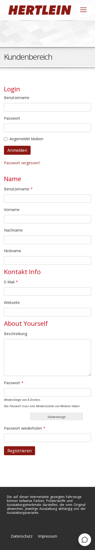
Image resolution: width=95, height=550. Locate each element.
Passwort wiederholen (24, 428)
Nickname (12, 250)
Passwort (12, 118)
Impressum (47, 536)
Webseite (12, 302)
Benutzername (16, 97)
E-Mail (11, 281)
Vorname (12, 209)
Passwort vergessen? (22, 162)
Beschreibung (15, 333)
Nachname (13, 230)
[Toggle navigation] (83, 9)
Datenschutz (21, 536)
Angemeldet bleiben (26, 138)
